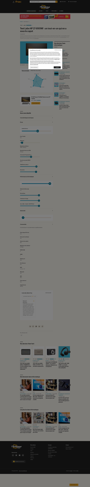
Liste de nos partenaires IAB (34, 64)
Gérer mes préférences (34, 67)
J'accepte (57, 67)
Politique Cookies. (57, 59)
